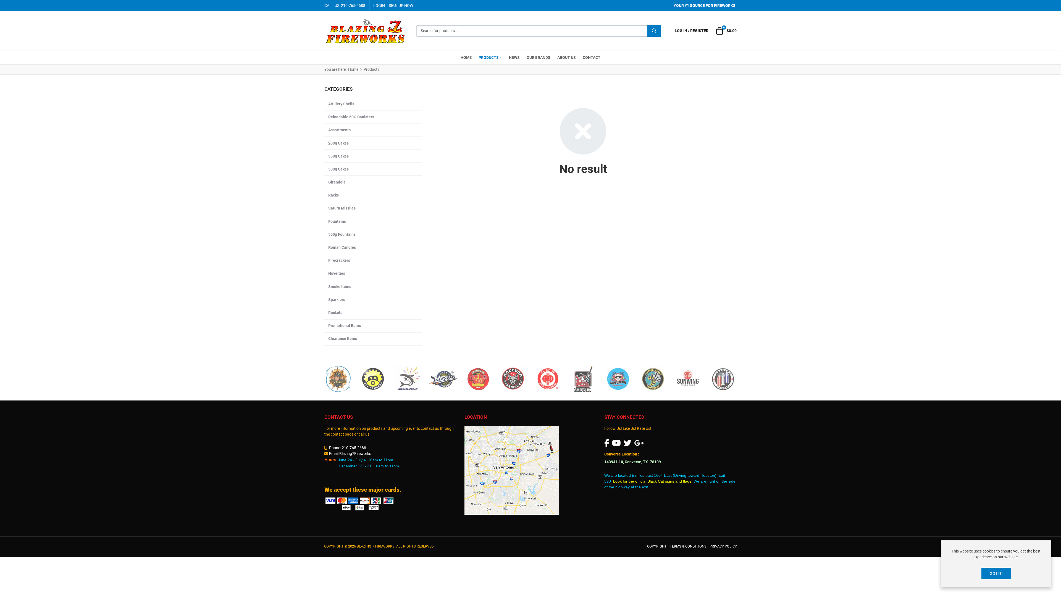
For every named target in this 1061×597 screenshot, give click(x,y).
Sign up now (401, 5)
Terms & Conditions (688, 546)
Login (379, 5)
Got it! (996, 573)
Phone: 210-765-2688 (347, 448)
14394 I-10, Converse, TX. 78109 (632, 462)
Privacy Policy (723, 546)
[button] (725, 31)
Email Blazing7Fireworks (350, 453)
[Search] (654, 31)
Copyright (657, 546)
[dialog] (996, 563)
